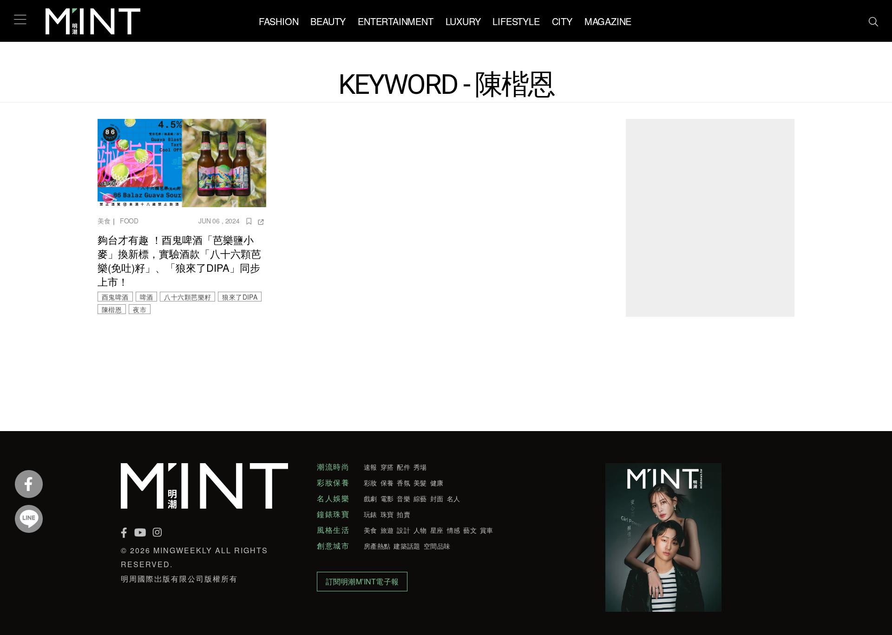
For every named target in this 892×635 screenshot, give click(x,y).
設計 (403, 530)
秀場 (420, 467)
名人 (453, 498)
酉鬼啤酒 (115, 296)
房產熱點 (377, 546)
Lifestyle (515, 21)
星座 (437, 530)
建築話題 (407, 546)
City (562, 21)
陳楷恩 (112, 309)
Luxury (463, 21)
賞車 (486, 530)
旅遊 (387, 530)
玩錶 (370, 514)
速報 (370, 467)
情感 (453, 530)
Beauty (328, 21)
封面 (437, 498)
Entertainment (395, 21)
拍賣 (403, 514)
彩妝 (370, 482)
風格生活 (333, 530)
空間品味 (437, 546)
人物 (420, 530)
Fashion (279, 21)
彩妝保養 (333, 482)
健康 (437, 482)
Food (129, 220)
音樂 (403, 498)
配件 (403, 467)
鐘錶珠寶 (333, 514)
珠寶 (387, 514)
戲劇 (370, 498)
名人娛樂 (333, 498)
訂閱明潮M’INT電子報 (362, 581)
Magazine (607, 21)
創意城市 (333, 546)
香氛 (403, 482)
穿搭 (387, 467)
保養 (387, 482)
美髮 (420, 482)
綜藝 (420, 498)
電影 (387, 498)
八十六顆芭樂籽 (187, 296)
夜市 (139, 309)
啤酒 (146, 296)
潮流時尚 (333, 467)
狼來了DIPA (239, 296)
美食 (104, 220)
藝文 (470, 530)
